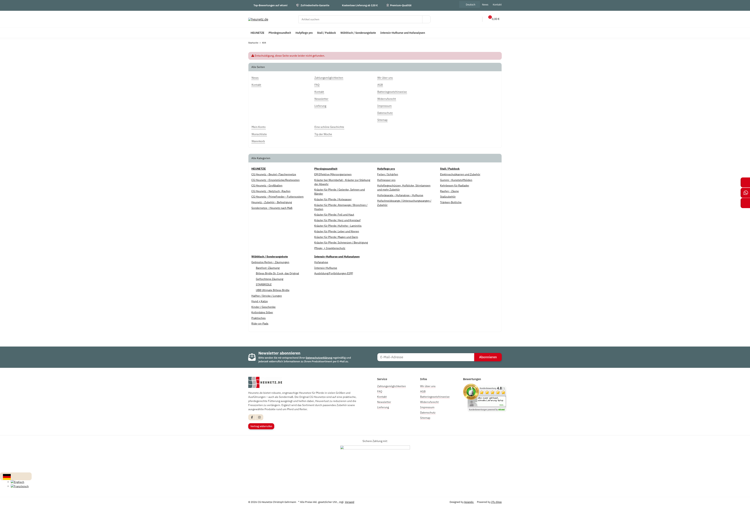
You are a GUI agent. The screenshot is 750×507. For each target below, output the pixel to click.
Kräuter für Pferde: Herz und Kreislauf (337, 220)
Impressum (427, 407)
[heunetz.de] (258, 19)
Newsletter (384, 402)
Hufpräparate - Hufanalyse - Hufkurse (400, 195)
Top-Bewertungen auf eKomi (271, 5)
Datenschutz (428, 412)
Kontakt (497, 4)
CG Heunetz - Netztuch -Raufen (270, 191)
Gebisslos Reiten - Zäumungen (270, 262)
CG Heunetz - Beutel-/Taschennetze (273, 174)
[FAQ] (460, 19)
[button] (469, 19)
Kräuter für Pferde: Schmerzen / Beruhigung (341, 242)
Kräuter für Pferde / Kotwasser (333, 199)
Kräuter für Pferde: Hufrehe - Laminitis (338, 225)
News (485, 4)
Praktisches (258, 318)
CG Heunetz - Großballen (266, 185)
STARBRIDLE (264, 284)
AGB (423, 391)
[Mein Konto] (477, 19)
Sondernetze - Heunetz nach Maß (271, 208)
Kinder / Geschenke (263, 307)
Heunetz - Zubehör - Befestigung (271, 202)
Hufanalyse (321, 262)
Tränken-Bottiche (451, 202)
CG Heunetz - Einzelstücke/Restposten (275, 180)
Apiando (469, 502)
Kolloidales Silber (262, 312)
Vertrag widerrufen (261, 426)
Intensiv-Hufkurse (325, 268)
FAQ (379, 391)
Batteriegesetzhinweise (435, 396)
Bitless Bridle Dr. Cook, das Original (277, 273)
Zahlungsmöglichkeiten (391, 386)
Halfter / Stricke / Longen (266, 296)
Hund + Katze (259, 301)
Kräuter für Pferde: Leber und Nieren (336, 231)
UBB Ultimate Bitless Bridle (272, 290)
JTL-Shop (496, 502)
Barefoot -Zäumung (267, 268)
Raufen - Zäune (449, 191)
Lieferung (383, 407)
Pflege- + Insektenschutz (329, 248)
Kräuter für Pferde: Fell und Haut (334, 214)
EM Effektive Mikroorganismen (333, 174)
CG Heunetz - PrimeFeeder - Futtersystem (277, 196)
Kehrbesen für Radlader (454, 185)
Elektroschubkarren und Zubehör (460, 174)
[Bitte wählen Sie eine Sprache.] (7, 476)
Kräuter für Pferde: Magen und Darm (336, 237)
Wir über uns (428, 386)
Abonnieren (488, 357)
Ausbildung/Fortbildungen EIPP (333, 273)
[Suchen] (426, 19)
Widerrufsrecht (429, 402)
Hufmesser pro (386, 180)
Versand (349, 502)
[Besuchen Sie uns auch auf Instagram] (259, 417)
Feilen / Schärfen (387, 174)
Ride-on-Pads (259, 323)
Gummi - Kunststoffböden (456, 180)
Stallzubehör (448, 196)
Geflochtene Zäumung (269, 279)
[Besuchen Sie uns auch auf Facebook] (252, 417)
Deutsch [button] (470, 4)
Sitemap (425, 418)
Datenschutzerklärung (319, 357)
